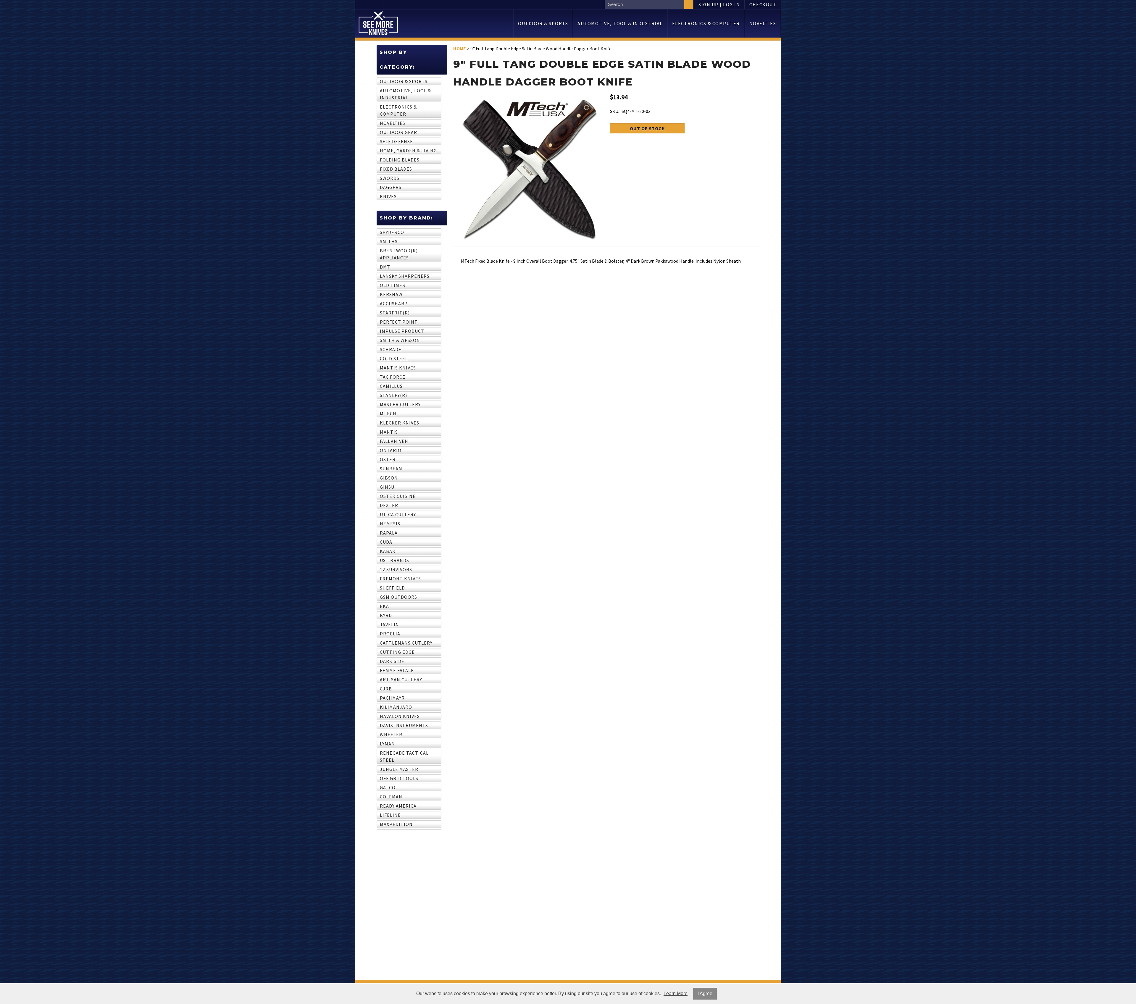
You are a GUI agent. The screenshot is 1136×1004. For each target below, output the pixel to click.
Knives (388, 196)
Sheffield (392, 588)
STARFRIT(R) (395, 313)
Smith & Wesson (400, 340)
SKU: (614, 111)
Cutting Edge (397, 652)
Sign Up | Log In (719, 4)
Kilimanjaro (396, 707)
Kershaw (391, 294)
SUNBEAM (391, 469)
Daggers (390, 187)
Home (459, 48)
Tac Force (392, 377)
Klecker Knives (399, 423)
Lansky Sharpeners (405, 276)
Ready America (398, 806)
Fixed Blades (396, 169)
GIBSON (389, 478)
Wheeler (391, 734)
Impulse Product (402, 331)
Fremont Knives (400, 579)
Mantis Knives (398, 368)
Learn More (676, 993)
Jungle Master (399, 769)
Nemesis (390, 524)
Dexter (389, 505)
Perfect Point (399, 322)
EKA (384, 606)
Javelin (389, 624)
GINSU (387, 487)
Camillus (391, 386)
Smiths (389, 241)
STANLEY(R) (393, 395)
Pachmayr (392, 698)
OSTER (388, 459)
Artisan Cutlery (401, 679)
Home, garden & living (408, 151)
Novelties (762, 23)
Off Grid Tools (399, 778)
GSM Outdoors (398, 597)
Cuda (386, 542)
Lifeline (390, 815)
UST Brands (394, 560)
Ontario (390, 450)
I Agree (705, 993)
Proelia (390, 634)
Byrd (386, 615)
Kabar (388, 551)
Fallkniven (394, 441)
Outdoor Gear (398, 132)
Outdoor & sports (543, 23)
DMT (385, 267)
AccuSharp (394, 303)
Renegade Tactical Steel (404, 756)
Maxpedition (396, 824)
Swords (389, 178)
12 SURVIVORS (396, 569)
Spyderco (392, 232)
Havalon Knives (400, 716)
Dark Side (392, 661)
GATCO (388, 787)
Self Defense (396, 141)
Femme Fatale (397, 670)
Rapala (389, 533)
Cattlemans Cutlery (406, 643)
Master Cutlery (400, 404)
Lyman (387, 744)
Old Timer (393, 285)
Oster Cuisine (398, 496)
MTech (388, 414)
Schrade (390, 349)
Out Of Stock (647, 128)
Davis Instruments (404, 725)
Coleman (391, 797)
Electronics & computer (706, 23)
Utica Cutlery (398, 514)
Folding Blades (399, 160)
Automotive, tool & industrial (620, 23)
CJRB (386, 689)
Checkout (762, 4)
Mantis (389, 432)
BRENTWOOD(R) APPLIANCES (399, 254)
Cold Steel (394, 358)
